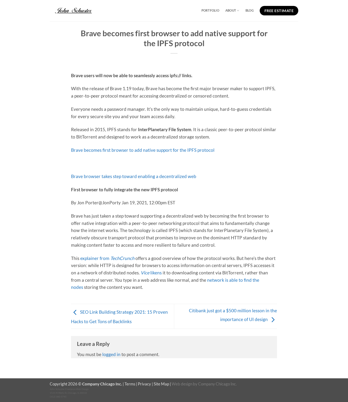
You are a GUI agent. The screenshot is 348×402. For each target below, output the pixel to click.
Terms (130, 383)
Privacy (144, 383)
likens (151, 272)
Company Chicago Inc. (217, 383)
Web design (182, 383)
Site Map (161, 383)
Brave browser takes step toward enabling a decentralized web (133, 176)
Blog (249, 10)
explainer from (107, 258)
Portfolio (210, 10)
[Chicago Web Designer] (73, 10)
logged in (111, 354)
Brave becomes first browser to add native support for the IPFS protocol (142, 150)
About (230, 10)
